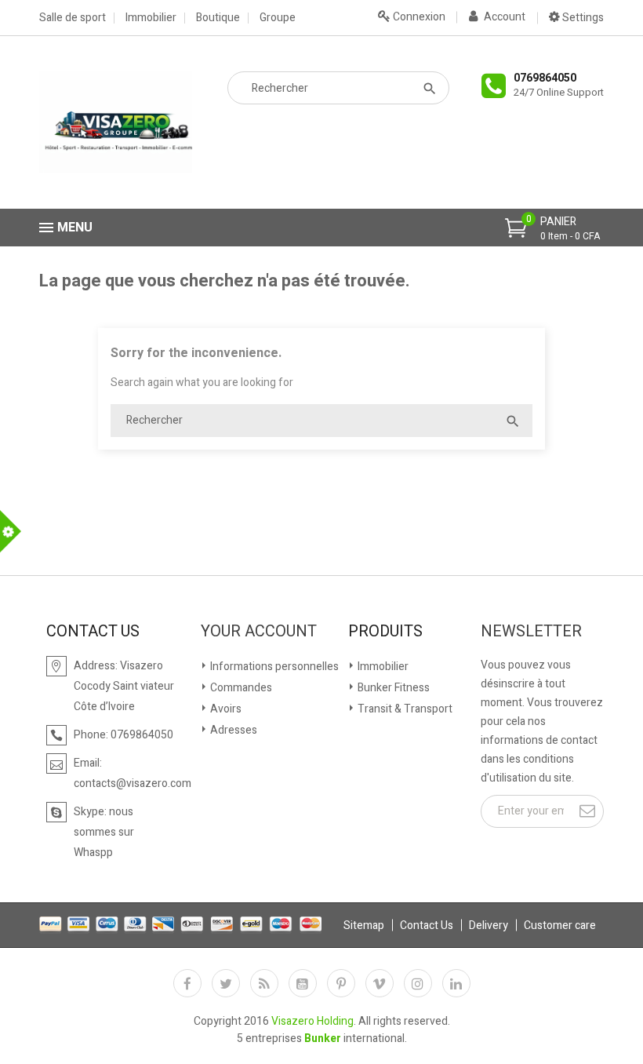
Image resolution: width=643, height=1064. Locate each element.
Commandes (240, 688)
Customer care (560, 925)
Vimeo (379, 983)
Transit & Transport (403, 709)
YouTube (303, 983)
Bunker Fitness (392, 688)
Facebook (187, 983)
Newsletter (531, 631)
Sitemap (363, 925)
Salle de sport (72, 18)
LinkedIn (456, 983)
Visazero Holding (312, 1021)
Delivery (488, 925)
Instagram (418, 983)
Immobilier (150, 18)
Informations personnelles (273, 666)
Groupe (278, 18)
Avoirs (225, 709)
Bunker (322, 1038)
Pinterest (341, 983)
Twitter (226, 983)
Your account (259, 631)
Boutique (218, 18)
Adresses (232, 730)
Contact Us (426, 925)
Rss (264, 983)
